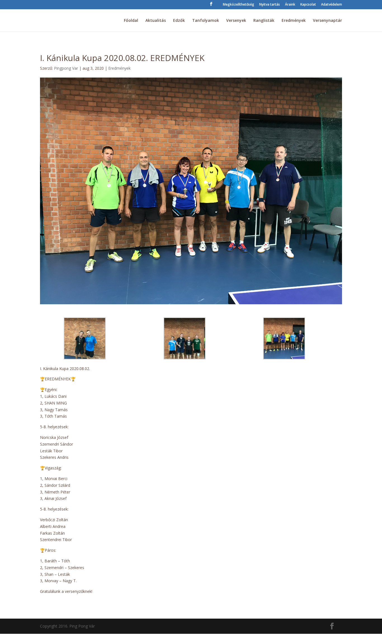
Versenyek (236, 20)
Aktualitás (155, 20)
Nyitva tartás (269, 5)
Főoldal (131, 20)
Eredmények (294, 20)
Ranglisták (263, 20)
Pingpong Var (66, 68)
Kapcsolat (308, 5)
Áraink (290, 5)
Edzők (179, 20)
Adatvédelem (331, 5)
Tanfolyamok (205, 20)
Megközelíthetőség (238, 5)
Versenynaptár (327, 20)
